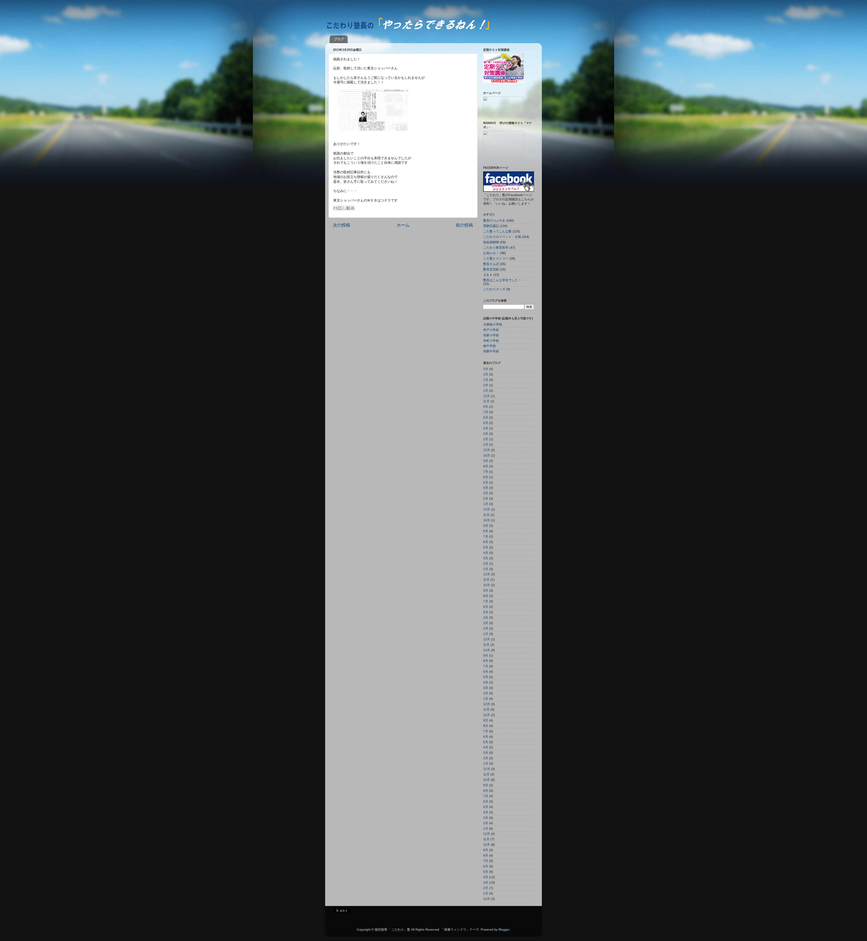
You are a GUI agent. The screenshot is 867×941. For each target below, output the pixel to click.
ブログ (339, 39)
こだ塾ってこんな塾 (497, 231)
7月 (485, 412)
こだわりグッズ (494, 289)
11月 (486, 401)
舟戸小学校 (491, 330)
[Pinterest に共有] (352, 208)
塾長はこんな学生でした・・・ (505, 280)
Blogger (504, 929)
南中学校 (489, 346)
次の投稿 (341, 225)
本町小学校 (491, 340)
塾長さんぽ (491, 264)
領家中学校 (491, 351)
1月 (485, 380)
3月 (485, 369)
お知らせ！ (491, 253)
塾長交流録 (491, 269)
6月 (485, 417)
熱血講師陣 (491, 242)
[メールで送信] (335, 208)
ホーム (403, 225)
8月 (485, 466)
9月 (485, 406)
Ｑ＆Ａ (487, 274)
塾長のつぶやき (494, 220)
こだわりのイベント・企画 (502, 237)
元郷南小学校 (492, 324)
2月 (485, 374)
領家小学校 (491, 335)
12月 (486, 396)
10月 (486, 455)
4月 (485, 428)
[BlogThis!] (339, 208)
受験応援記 (491, 226)
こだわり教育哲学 (495, 247)
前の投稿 (464, 225)
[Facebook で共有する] (348, 208)
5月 (485, 423)
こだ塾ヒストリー (495, 258)
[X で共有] (344, 208)
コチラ (386, 200)
